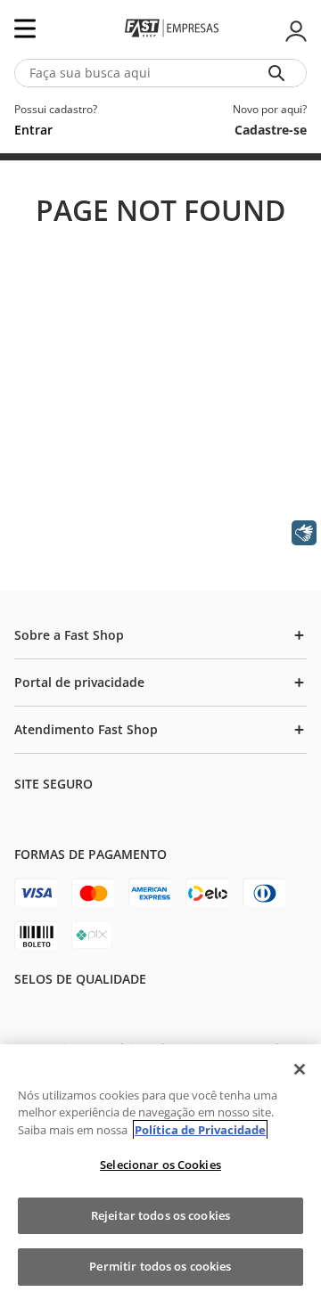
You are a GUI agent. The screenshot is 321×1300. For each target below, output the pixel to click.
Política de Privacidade (200, 1130)
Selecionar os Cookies (160, 1165)
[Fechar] (299, 1069)
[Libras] (304, 532)
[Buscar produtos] (280, 73)
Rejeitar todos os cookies (160, 1215)
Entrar (294, 31)
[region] (160, 1172)
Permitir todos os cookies (160, 1266)
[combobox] (160, 73)
